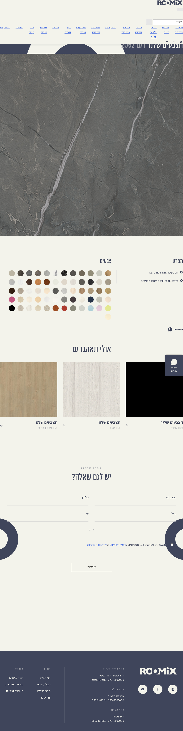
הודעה (91, 529)
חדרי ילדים (44, 691)
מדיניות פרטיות (14, 684)
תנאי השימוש (118, 545)
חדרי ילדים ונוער (153, 32)
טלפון (85, 497)
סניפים (19, 27)
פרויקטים (110, 27)
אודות (55, 27)
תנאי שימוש (16, 678)
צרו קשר (45, 697)
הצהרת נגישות (14, 691)
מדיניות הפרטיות (97, 545)
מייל (173, 513)
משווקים (5, 27)
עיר (87, 513)
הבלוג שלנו (44, 684)
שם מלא (171, 497)
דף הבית (45, 678)
